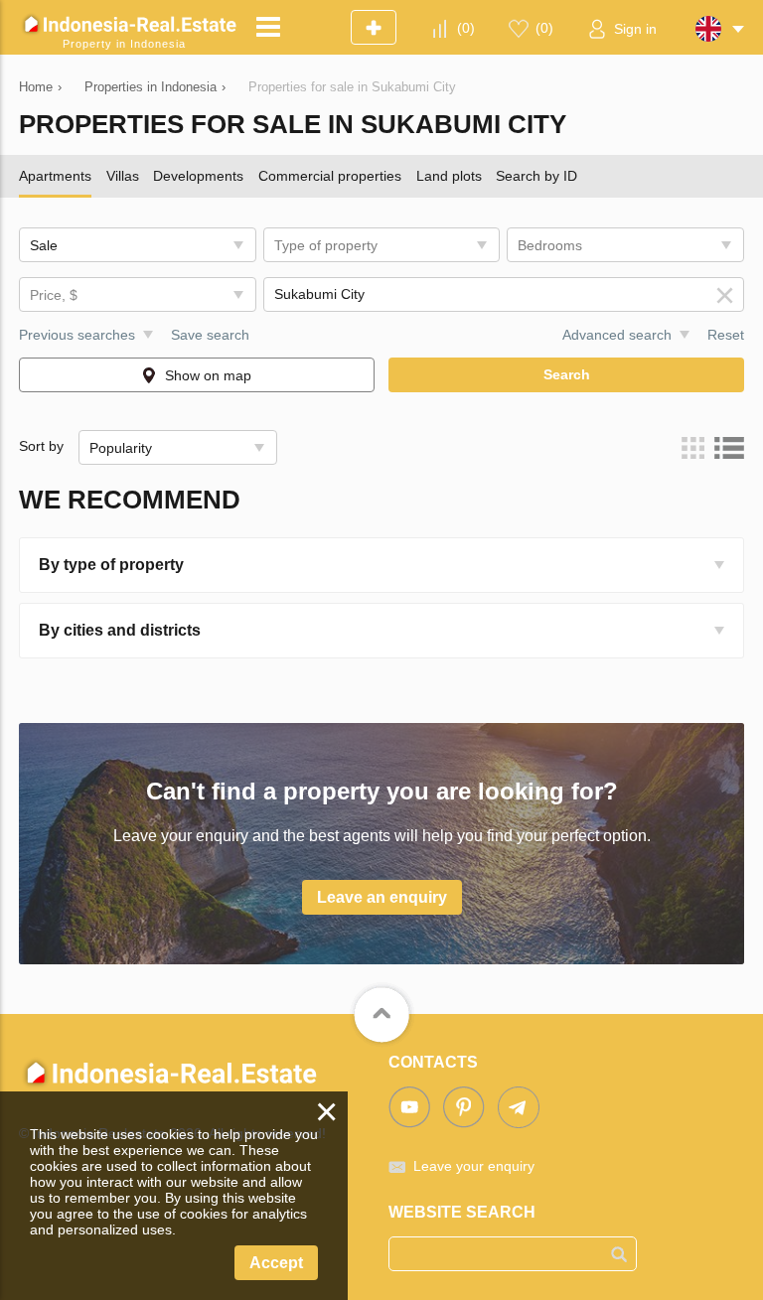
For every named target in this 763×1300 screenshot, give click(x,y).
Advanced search (617, 335)
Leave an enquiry (382, 897)
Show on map (208, 375)
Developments (198, 176)
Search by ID (536, 176)
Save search (210, 335)
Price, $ (53, 295)
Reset (725, 335)
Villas (122, 176)
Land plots (449, 176)
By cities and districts (120, 630)
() (466, 28)
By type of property (111, 564)
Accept (276, 1262)
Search (566, 374)
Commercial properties (329, 176)
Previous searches (77, 335)
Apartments (55, 176)
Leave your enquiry (473, 1166)
